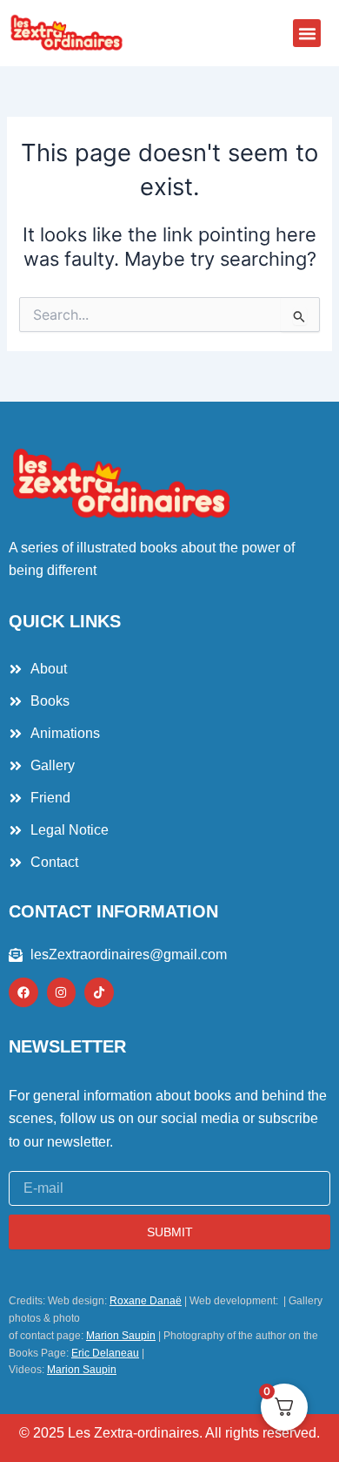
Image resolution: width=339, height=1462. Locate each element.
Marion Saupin (121, 1336)
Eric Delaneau (105, 1353)
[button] (307, 33)
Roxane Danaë (146, 1301)
